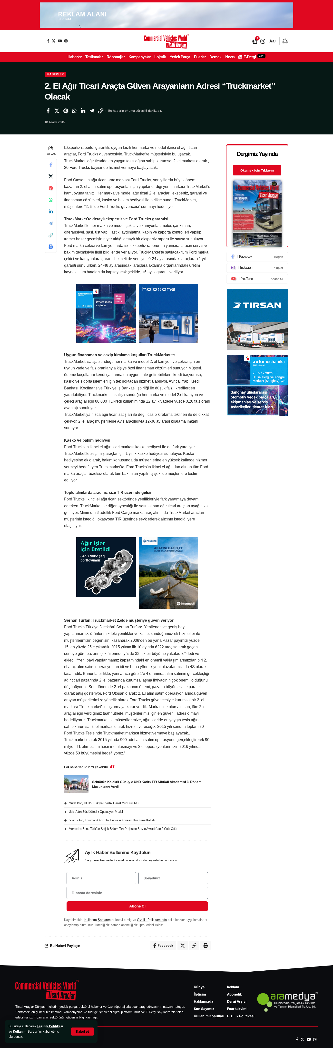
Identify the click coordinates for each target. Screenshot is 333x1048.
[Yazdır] (51, 247)
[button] (82, 1032)
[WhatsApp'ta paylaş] (74, 111)
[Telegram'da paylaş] (91, 111)
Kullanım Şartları (26, 1031)
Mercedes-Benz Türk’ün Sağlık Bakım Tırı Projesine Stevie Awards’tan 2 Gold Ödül (123, 829)
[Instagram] (66, 41)
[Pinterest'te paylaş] (65, 111)
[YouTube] (60, 41)
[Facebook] (48, 41)
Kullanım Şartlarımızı (99, 920)
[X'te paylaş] (56, 111)
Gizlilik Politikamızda (152, 920)
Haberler (55, 74)
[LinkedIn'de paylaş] (83, 111)
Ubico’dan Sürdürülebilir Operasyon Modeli (96, 812)
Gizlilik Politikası (50, 1026)
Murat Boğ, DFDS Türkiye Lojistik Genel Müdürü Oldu (103, 803)
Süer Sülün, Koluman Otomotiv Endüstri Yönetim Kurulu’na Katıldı (112, 820)
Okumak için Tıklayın (257, 170)
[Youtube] (257, 279)
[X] (53, 41)
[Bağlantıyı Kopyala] (100, 111)
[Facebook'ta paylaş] (48, 111)
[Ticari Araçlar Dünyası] (166, 41)
